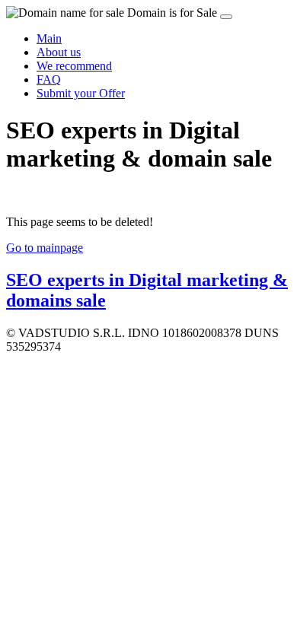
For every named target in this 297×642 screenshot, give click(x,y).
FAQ (49, 79)
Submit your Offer (81, 93)
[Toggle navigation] (226, 16)
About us (59, 52)
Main (49, 38)
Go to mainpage (44, 247)
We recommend (74, 65)
